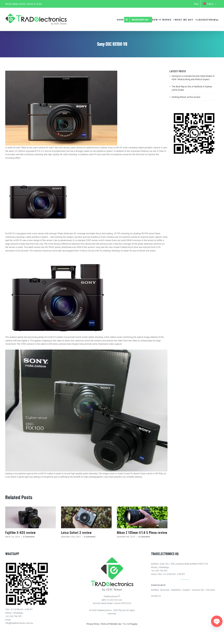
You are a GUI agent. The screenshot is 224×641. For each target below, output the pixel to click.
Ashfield (155, 589)
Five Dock (210, 589)
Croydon (186, 589)
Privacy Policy (92, 623)
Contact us (156, 595)
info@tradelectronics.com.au (19, 623)
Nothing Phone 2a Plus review (186, 97)
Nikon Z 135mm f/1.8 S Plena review (142, 532)
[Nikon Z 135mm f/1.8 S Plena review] (142, 517)
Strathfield (176, 589)
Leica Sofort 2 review (76, 532)
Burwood (164, 589)
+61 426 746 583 (13, 616)
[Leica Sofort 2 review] (86, 517)
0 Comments (28, 536)
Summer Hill (198, 589)
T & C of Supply (130, 623)
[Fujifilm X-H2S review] (30, 517)
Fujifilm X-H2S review (20, 532)
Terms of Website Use (111, 623)
